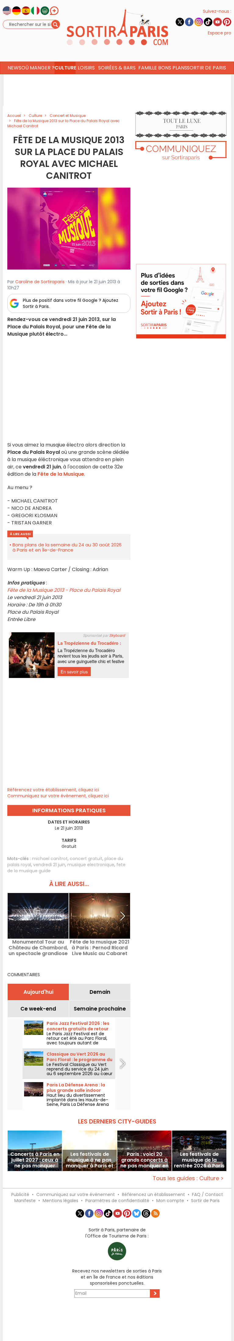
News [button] (14, 67)
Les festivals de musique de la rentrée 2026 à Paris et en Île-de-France (199, 1160)
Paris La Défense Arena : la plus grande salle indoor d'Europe (76, 1090)
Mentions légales (60, 1201)
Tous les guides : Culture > (188, 1178)
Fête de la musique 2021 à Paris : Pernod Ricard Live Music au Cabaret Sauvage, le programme (99, 947)
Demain (100, 992)
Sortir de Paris (205, 1201)
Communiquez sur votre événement (75, 1194)
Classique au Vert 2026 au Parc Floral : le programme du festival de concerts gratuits (79, 1059)
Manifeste (25, 1201)
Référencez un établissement (153, 1194)
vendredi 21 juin (49, 865)
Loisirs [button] (86, 67)
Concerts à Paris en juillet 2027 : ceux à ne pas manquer (34, 1160)
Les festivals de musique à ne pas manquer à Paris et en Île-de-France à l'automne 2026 (89, 1160)
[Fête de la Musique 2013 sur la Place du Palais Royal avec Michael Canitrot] (68, 228)
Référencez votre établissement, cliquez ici (53, 790)
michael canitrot (50, 859)
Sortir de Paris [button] (206, 67)
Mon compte (170, 1201)
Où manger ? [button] (37, 67)
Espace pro (219, 33)
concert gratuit (86, 859)
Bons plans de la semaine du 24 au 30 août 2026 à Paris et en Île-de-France (67, 547)
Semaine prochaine (100, 1008)
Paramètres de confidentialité (117, 1201)
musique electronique (90, 865)
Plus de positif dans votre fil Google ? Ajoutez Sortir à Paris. (70, 303)
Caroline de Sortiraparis (40, 282)
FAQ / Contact (207, 1194)
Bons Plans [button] (172, 67)
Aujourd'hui (38, 992)
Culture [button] (65, 67)
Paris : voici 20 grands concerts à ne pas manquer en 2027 (144, 1160)
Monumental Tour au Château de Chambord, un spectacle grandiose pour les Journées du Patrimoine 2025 (38, 947)
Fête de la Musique (60, 474)
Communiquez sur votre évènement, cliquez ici (58, 796)
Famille (147, 67)
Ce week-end (38, 1008)
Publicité (20, 1194)
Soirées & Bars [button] (117, 67)
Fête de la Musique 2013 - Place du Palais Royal (63, 590)
